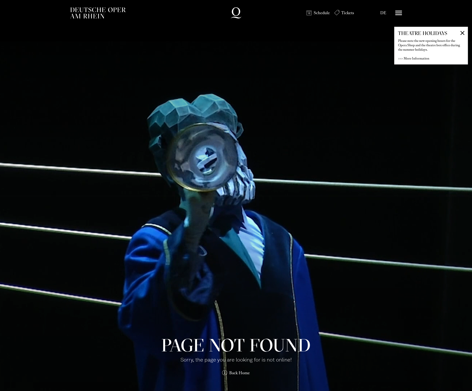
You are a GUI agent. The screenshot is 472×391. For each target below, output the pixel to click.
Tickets (347, 12)
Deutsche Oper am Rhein (98, 12)
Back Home (239, 373)
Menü (398, 13)
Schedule (322, 12)
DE (383, 12)
